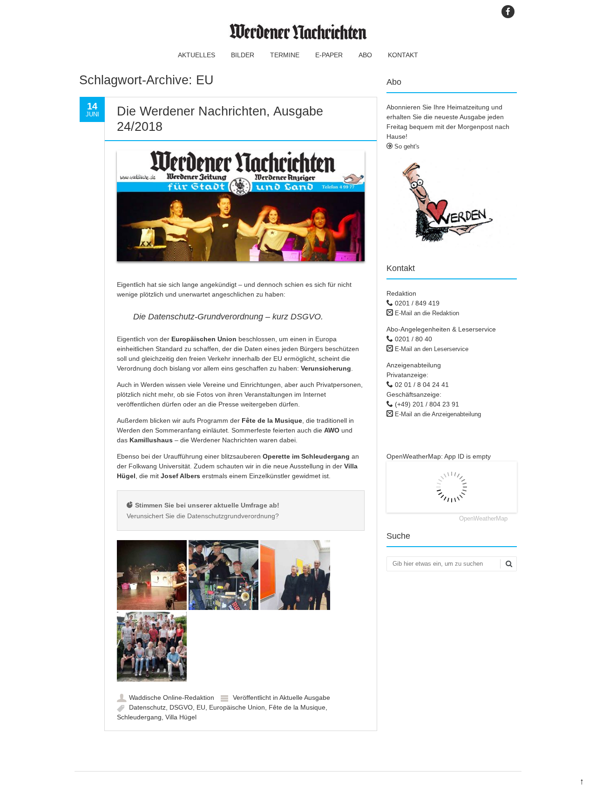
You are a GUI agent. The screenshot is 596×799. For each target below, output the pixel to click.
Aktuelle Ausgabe (304, 697)
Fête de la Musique (297, 707)
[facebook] (508, 12)
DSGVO (181, 707)
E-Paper (329, 55)
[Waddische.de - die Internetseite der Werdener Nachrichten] (298, 37)
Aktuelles (196, 55)
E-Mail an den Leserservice (431, 348)
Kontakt (403, 55)
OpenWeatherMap (483, 518)
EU (200, 707)
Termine (284, 55)
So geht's (406, 146)
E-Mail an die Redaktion (427, 313)
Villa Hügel (180, 717)
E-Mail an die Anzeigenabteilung (438, 414)
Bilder (242, 55)
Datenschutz (147, 707)
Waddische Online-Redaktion (171, 697)
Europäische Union (237, 707)
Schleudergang (139, 717)
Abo (365, 55)
